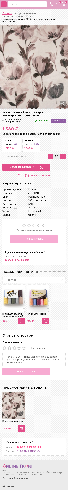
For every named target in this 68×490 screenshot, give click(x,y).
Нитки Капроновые (36, 314)
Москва (11, 486)
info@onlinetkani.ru (28, 451)
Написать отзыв (34, 239)
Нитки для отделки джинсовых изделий (12, 315)
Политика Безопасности (15, 478)
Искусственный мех (26, 14)
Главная (7, 14)
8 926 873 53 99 (17, 260)
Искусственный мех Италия (18, 16)
